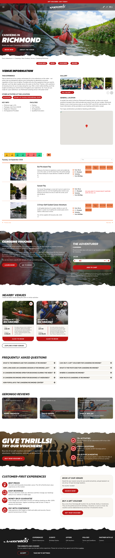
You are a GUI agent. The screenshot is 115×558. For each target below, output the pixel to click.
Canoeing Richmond (42, 58)
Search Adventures (38, 540)
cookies (81, 548)
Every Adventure (7, 58)
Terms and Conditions (89, 540)
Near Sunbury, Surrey (28, 58)
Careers (101, 540)
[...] (38, 177)
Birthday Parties (54, 540)
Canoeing (17, 58)
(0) (112, 7)
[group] (18, 321)
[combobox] (96, 160)
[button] (111, 92)
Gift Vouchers (70, 540)
